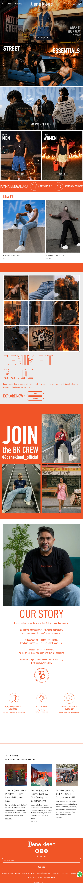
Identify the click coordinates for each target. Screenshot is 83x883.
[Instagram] (41, 851)
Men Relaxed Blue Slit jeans (11, 256)
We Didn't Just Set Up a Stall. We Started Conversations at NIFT (66, 794)
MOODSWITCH (19, 4)
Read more (8, 818)
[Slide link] (41, 21)
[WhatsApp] (46, 851)
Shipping (17, 873)
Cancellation (25, 873)
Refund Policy (32, 877)
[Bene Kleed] (41, 844)
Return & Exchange (49, 877)
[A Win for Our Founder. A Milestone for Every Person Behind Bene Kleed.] (16, 775)
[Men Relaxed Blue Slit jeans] (24, 226)
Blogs (40, 877)
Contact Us (5, 873)
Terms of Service (76, 873)
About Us (56, 873)
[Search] (65, 4)
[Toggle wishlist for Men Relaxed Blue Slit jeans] (42, 203)
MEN (3, 4)
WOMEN (9, 4)
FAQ (11, 873)
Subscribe (41, 867)
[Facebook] (37, 851)
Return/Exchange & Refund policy (41, 873)
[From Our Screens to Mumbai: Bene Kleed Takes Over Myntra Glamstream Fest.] (42, 775)
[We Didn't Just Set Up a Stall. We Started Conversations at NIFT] (67, 775)
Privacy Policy (65, 873)
